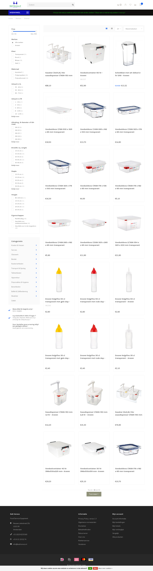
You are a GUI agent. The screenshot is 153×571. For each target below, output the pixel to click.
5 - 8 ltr (18, 108)
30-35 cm (19, 160)
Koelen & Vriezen (17, 245)
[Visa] (91, 559)
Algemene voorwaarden (87, 522)
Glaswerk (14, 254)
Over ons (81, 537)
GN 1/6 (18, 139)
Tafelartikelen (16, 273)
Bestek (13, 259)
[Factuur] (69, 559)
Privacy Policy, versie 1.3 (87, 519)
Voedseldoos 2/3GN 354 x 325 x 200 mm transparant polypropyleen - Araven (127, 245)
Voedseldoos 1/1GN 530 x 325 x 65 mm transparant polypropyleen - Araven (58, 132)
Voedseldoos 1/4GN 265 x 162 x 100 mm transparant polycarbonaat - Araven (93, 132)
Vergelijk (115, 533)
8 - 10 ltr (18, 111)
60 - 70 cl (19, 93)
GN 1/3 (18, 133)
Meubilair (14, 296)
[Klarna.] (76, 559)
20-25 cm (19, 180)
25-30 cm (19, 157)
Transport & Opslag (18, 268)
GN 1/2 (18, 130)
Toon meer (93, 494)
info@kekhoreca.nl (20, 544)
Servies (14, 250)
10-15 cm (19, 151)
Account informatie (119, 519)
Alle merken (19, 42)
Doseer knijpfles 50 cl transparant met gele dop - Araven (57, 302)
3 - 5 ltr (18, 105)
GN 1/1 (18, 127)
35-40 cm (19, 162)
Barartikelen (15, 287)
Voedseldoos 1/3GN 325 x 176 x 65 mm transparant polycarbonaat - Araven (128, 132)
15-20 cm (19, 154)
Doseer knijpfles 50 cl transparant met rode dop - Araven (92, 302)
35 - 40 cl (19, 87)
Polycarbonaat (21, 78)
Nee (95, 568)
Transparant (20, 54)
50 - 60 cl (19, 90)
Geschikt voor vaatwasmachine (22, 222)
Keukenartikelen (17, 264)
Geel (17, 63)
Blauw (18, 60)
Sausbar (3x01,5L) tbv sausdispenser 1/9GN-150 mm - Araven (58, 75)
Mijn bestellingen (118, 522)
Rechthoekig (20, 218)
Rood (18, 57)
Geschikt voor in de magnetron (25, 227)
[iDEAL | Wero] (62, 559)
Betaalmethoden (84, 529)
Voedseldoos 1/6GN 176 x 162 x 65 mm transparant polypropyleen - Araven (128, 188)
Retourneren (83, 533)
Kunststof (19, 72)
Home (10, 18)
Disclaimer (82, 526)
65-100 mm (20, 198)
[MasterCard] (84, 559)
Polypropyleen (21, 75)
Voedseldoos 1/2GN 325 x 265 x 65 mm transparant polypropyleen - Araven (94, 245)
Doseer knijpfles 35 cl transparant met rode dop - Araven (92, 358)
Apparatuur (15, 278)
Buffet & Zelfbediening (19, 291)
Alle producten (117, 537)
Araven (17, 45)
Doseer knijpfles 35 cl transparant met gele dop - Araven (57, 358)
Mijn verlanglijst (118, 529)
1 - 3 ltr (18, 102)
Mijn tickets (116, 526)
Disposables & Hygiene (20, 282)
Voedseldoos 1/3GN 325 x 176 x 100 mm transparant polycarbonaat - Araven (58, 188)
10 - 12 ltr (19, 114)
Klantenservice (83, 540)
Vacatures (82, 544)
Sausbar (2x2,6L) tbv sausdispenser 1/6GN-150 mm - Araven (128, 415)
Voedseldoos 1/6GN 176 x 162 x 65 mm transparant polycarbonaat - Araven (128, 471)
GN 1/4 (18, 136)
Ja (90, 568)
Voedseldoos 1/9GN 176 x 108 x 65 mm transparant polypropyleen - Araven (93, 188)
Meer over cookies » (105, 568)
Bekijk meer (15, 116)
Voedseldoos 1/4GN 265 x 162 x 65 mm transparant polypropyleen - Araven (58, 245)
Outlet (13, 301)
